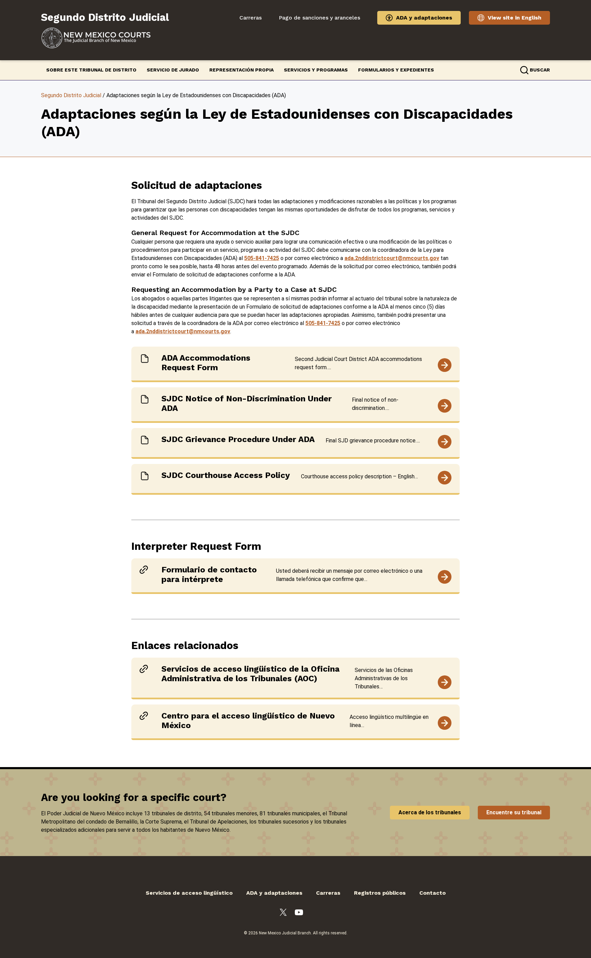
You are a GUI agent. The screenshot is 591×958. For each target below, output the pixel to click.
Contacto (432, 893)
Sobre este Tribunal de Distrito (91, 70)
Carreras (250, 17)
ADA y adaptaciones (424, 17)
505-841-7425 (261, 258)
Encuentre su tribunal (513, 812)
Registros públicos (380, 893)
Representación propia (241, 70)
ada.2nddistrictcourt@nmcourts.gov (391, 258)
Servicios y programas (316, 70)
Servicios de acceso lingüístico (189, 893)
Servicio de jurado (173, 70)
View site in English (514, 17)
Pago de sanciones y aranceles (319, 17)
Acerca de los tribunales (429, 812)
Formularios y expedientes (396, 70)
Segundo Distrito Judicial (71, 95)
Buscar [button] (540, 70)
